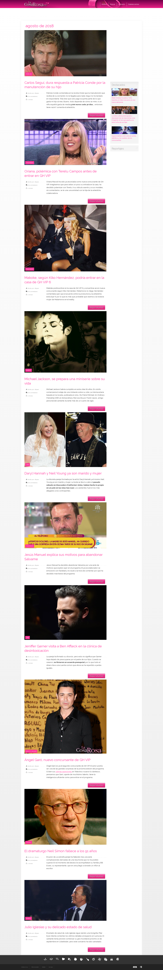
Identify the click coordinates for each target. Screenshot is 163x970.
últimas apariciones (64, 772)
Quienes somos (133, 4)
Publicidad (43, 967)
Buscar (112, 4)
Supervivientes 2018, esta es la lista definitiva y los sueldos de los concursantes (124, 138)
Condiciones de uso (24, 967)
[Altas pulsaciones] (45, 959)
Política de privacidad (35, 967)
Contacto (121, 4)
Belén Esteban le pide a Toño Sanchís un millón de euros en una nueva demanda (123, 100)
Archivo (104, 4)
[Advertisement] (81, 14)
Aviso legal (51, 967)
